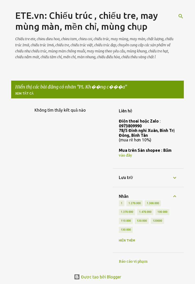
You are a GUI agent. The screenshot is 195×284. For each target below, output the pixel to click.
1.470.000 (145, 211)
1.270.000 (134, 203)
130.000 (126, 229)
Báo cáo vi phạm (133, 261)
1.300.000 (153, 203)
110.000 (126, 220)
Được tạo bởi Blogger (100, 277)
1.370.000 (127, 211)
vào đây (125, 155)
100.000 (162, 211)
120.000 (142, 220)
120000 (157, 220)
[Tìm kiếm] (181, 16)
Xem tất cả (24, 93)
